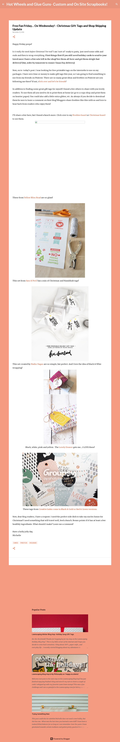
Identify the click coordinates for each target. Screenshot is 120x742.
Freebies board (79, 115)
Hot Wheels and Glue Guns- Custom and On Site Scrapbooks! (57, 4)
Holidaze (33, 543)
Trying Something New (40, 714)
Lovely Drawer (66, 447)
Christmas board (97, 115)
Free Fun (24, 543)
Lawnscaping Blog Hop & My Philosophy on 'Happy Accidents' (55, 674)
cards (15, 543)
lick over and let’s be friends (52, 81)
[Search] (110, 4)
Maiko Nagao (37, 364)
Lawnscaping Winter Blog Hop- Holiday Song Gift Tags (53, 634)
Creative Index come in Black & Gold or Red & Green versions (68, 509)
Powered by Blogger (61, 739)
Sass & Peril (31, 281)
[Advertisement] (60, 585)
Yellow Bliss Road (32, 197)
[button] (14, 37)
